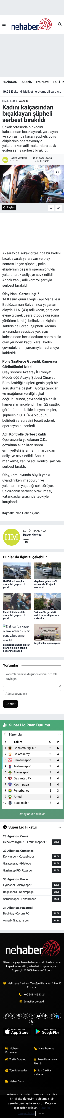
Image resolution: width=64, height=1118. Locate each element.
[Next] (58, 1016)
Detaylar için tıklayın (32, 814)
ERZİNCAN (10, 82)
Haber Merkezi (32, 534)
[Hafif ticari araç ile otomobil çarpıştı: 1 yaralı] (17, 570)
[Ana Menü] (4, 24)
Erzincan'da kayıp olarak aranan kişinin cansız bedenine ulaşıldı (16, 647)
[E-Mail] (26, 542)
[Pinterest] (19, 1016)
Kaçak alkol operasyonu (47, 643)
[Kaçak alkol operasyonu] (47, 632)
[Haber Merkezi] (11, 537)
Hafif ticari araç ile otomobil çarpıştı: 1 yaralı (14, 584)
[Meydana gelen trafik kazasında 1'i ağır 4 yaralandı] (47, 570)
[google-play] (47, 1032)
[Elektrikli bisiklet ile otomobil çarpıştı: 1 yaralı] (17, 601)
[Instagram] (25, 1016)
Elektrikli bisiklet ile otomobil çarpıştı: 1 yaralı (32, 91)
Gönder (10, 704)
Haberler (8, 100)
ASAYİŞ (27, 82)
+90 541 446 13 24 (34, 994)
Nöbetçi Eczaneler (12, 1050)
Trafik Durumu (17, 1059)
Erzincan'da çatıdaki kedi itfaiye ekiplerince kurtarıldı (46, 615)
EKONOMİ (42, 82)
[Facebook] (6, 1016)
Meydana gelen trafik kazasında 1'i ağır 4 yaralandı (46, 584)
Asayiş (23, 100)
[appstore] (16, 1032)
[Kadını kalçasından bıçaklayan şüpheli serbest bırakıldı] (32, 184)
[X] (12, 1016)
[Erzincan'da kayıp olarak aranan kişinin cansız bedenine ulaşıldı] (17, 633)
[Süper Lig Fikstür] (59, 827)
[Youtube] (39, 1016)
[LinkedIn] (32, 1016)
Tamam (40, 1113)
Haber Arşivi (17, 1081)
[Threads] (52, 1016)
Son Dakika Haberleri (42, 1072)
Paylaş (11, 207)
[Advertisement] (32, 55)
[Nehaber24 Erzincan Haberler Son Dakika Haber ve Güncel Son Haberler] (32, 24)
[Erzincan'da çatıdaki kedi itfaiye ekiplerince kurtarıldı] (47, 601)
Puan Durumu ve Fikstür (45, 1061)
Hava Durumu (46, 1048)
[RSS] (32, 1021)
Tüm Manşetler (18, 1070)
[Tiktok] (45, 1016)
